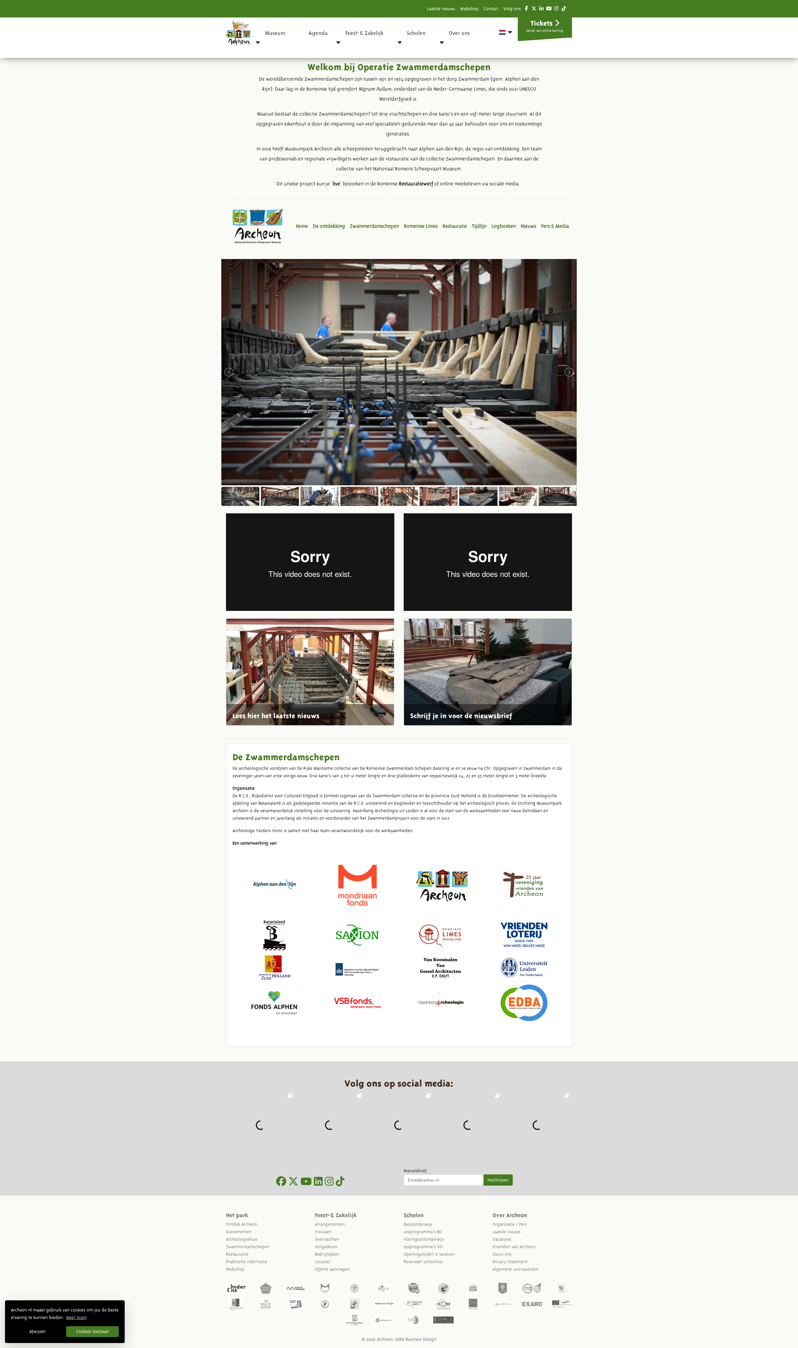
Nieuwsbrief (415, 1170)
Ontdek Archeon (241, 1224)
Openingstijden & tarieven (429, 1254)
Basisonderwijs (418, 1224)
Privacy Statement (510, 1261)
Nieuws (528, 226)
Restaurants (237, 1254)
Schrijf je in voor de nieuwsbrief (488, 672)
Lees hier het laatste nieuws (310, 672)
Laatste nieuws (441, 8)
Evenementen (239, 1231)
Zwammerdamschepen (374, 226)
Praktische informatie (246, 1261)
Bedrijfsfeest (327, 1254)
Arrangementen (330, 1224)
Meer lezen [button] (76, 1317)
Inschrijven (498, 1180)
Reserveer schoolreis (423, 1261)
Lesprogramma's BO (423, 1231)
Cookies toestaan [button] (92, 1331)
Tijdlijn (479, 226)
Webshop (469, 8)
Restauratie (455, 226)
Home (302, 226)
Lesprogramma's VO (423, 1246)
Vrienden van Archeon (514, 1246)
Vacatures (502, 1239)
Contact (490, 8)
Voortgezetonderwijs (424, 1239)
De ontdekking (329, 226)
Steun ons (502, 1254)
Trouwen (323, 1231)
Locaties (322, 1261)
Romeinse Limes (421, 226)
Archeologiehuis (241, 1239)
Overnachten (327, 1239)
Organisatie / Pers (510, 1224)
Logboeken (504, 226)
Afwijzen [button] (37, 1331)
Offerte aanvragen (332, 1269)
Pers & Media (555, 226)
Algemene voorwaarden (515, 1269)
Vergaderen (326, 1246)
